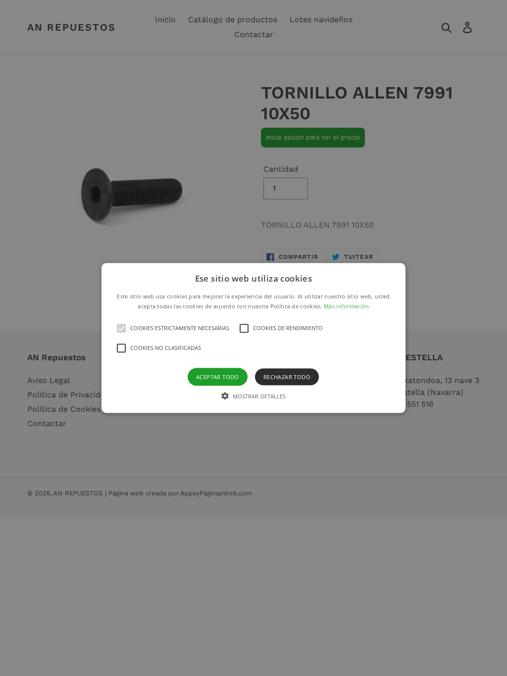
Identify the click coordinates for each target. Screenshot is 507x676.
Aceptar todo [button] (217, 376)
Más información (346, 305)
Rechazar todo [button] (286, 376)
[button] (253, 338)
